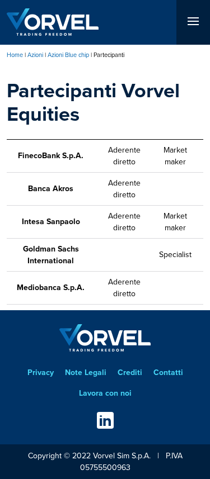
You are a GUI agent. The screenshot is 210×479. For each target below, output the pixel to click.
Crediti (130, 372)
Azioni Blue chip (68, 54)
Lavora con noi (105, 393)
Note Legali (85, 372)
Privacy (40, 372)
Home (15, 54)
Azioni (35, 54)
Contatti (168, 372)
